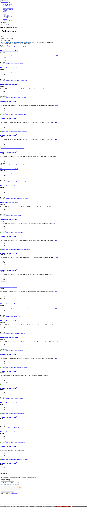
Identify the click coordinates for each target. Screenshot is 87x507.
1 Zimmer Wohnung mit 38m (8, 219)
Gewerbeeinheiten (7, 6)
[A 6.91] (14, 181)
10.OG (3, 42)
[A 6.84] (11, 232)
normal (4, 24)
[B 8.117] (13, 367)
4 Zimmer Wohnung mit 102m (9, 169)
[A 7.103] (14, 131)
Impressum (5, 19)
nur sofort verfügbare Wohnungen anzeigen (11, 43)
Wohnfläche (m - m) (7, 38)
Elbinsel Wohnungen (7, 4)
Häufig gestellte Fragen (8, 8)
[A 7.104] (13, 114)
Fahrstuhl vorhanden (27, 43)
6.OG (16, 42)
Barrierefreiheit (6, 17)
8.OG (8, 42)
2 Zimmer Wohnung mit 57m (8, 118)
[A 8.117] (11, 63)
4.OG (24, 42)
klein (1, 24)
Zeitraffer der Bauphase (8, 9)
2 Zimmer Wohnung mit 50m (8, 101)
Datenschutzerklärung (7, 20)
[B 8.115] (11, 384)
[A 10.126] (13, 46)
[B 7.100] (12, 398)
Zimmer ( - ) (4, 36)
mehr (57, 55)
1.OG (37, 42)
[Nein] (71, 506)
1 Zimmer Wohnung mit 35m (8, 446)
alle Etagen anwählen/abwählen (46, 42)
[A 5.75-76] (15, 249)
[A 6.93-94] (13, 164)
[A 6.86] (10, 215)
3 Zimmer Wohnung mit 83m (8, 463)
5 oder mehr (16, 484)
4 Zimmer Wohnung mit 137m (9, 51)
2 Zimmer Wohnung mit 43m (8, 388)
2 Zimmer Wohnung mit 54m (8, 67)
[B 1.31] (14, 459)
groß (8, 24)
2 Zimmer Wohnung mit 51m (8, 402)
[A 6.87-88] (14, 198)
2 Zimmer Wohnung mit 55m (8, 371)
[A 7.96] (12, 148)
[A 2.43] (12, 350)
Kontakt (4, 14)
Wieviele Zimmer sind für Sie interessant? (10, 482)
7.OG (12, 42)
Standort (4, 11)
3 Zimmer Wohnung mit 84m (8, 354)
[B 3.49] (12, 442)
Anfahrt (4, 12)
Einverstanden (58, 506)
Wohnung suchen (6, 5)
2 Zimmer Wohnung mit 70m (8, 304)
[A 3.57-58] (12, 333)
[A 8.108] (13, 97)
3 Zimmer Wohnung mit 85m (8, 135)
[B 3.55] (11, 427)
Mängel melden (8, 16)
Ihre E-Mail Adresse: (5, 479)
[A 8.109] (14, 80)
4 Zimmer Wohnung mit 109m (9, 202)
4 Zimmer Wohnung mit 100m (9, 320)
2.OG (33, 42)
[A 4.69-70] (10, 316)
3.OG (28, 42)
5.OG (20, 42)
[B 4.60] (12, 413)
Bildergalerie (5, 10)
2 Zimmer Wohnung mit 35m (8, 84)
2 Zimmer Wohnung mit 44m (8, 152)
